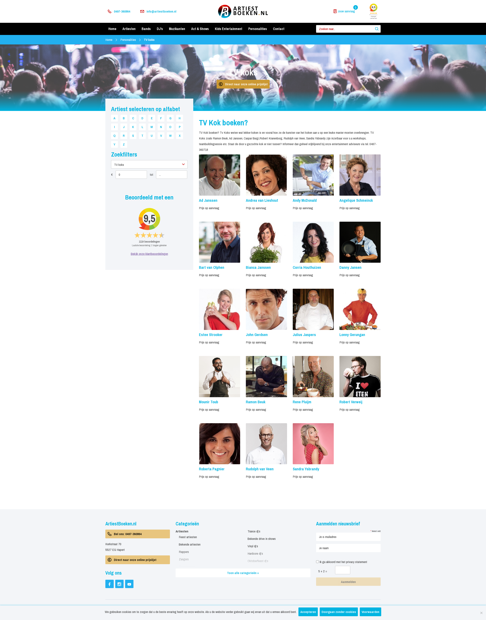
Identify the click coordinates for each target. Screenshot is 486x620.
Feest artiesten (188, 537)
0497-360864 (122, 11)
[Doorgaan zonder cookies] (481, 613)
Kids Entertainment (228, 28)
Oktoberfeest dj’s (258, 561)
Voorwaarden (370, 612)
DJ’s (160, 28)
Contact (278, 28)
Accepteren (308, 612)
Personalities (257, 28)
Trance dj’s (254, 531)
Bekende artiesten (189, 544)
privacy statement (356, 562)
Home (112, 28)
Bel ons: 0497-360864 (128, 534)
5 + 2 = (322, 571)
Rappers (184, 552)
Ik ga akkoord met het (343, 562)
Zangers (184, 559)
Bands (146, 28)
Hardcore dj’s (255, 553)
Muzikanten (177, 28)
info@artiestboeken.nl (161, 11)
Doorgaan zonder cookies (339, 612)
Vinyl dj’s (253, 546)
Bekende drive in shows (262, 538)
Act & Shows (200, 28)
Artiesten (129, 28)
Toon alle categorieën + (243, 573)
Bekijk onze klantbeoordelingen (149, 253)
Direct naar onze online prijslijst (246, 84)
